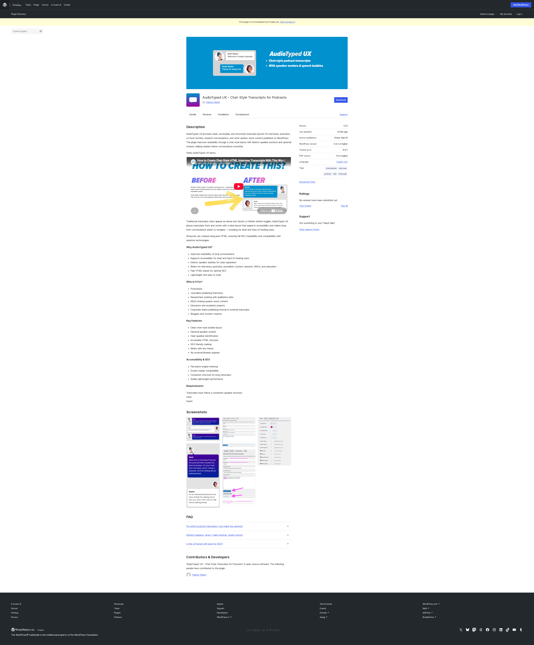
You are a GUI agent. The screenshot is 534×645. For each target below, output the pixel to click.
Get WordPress (521, 5)
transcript (343, 174)
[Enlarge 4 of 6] (251, 453)
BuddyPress (429, 617)
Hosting (14, 612)
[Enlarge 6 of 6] (287, 420)
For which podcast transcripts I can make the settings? (214, 526)
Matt (426, 608)
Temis (116, 608)
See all (344, 205)
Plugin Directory (18, 14)
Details (192, 114)
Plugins (117, 612)
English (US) (342, 162)
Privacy (14, 617)
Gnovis (14, 608)
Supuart (220, 608)
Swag (323, 617)
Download (341, 100)
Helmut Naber (213, 102)
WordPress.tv (224, 617)
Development (242, 114)
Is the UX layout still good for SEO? (204, 544)
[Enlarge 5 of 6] (251, 504)
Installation (223, 114)
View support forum (309, 229)
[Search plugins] (40, 31)
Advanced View (307, 181)
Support (344, 114)
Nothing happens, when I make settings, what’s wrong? (214, 535)
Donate (324, 612)
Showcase (119, 604)
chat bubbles (331, 168)
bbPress (428, 612)
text (334, 174)
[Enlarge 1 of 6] (216, 420)
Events (323, 608)
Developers (222, 612)
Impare (220, 604)
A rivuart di (16, 604)
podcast (327, 174)
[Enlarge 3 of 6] (251, 420)
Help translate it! (287, 22)
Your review (305, 205)
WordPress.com (431, 604)
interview (343, 168)
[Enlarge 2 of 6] (216, 447)
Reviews (207, 114)
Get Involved (326, 604)
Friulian (41, 630)
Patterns (118, 617)
